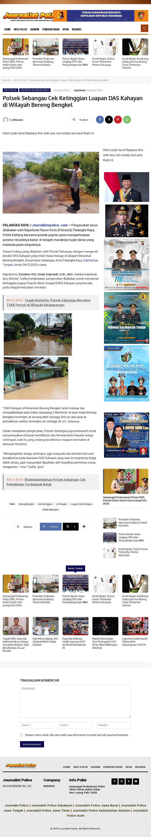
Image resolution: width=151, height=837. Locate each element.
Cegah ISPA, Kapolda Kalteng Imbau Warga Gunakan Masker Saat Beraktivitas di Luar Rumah (16, 644)
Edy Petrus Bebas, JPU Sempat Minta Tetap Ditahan (45, 641)
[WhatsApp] (127, 120)
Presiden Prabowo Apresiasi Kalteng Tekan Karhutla (43, 61)
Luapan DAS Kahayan (81, 504)
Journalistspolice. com (50, 225)
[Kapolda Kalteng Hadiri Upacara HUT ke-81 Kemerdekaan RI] (75, 626)
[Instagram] (122, 781)
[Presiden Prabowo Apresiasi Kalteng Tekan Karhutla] (46, 46)
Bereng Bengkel (26, 504)
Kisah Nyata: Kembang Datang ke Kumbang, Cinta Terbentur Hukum (135, 63)
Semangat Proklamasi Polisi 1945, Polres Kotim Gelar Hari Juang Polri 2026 (15, 63)
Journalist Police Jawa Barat (96, 805)
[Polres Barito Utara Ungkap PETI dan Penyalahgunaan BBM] (75, 46)
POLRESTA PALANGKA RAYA (35, 90)
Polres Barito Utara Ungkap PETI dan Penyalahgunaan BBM (75, 61)
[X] (109, 120)
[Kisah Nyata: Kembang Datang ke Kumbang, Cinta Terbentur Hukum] (135, 46)
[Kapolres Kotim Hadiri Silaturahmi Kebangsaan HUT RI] (135, 626)
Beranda (7, 80)
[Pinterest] (118, 120)
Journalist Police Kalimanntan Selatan (101, 810)
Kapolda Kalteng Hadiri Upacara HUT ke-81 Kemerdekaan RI (74, 643)
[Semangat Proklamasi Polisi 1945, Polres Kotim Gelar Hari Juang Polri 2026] (16, 46)
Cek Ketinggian (45, 504)
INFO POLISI (19, 80)
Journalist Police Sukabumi (51, 805)
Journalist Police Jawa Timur (48, 810)
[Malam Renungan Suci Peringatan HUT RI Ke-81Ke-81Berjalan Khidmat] (105, 626)
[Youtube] (136, 781)
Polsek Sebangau (50, 509)
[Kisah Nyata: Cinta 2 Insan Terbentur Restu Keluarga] (105, 46)
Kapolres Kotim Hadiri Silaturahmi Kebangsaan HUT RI (135, 641)
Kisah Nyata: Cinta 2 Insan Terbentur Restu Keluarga (103, 61)
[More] (84, 527)
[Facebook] (100, 120)
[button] (144, 28)
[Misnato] (6, 120)
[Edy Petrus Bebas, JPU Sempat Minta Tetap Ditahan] (46, 626)
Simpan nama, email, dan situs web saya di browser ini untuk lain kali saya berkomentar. (76, 734)
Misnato (18, 119)
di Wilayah (61, 504)
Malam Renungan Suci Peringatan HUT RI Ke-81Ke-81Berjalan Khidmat (105, 643)
